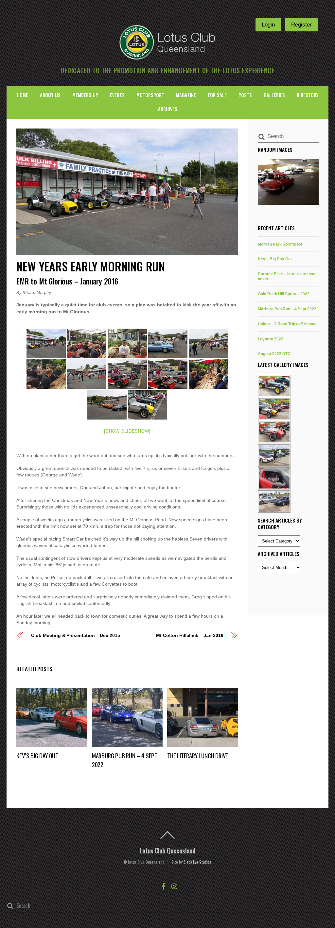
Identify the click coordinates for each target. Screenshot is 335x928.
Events (117, 95)
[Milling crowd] (86, 374)
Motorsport (150, 95)
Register (301, 24)
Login (268, 24)
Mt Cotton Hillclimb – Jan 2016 (189, 635)
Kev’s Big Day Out (37, 755)
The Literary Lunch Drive (197, 755)
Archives (167, 109)
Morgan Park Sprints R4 (280, 244)
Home (22, 95)
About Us (50, 95)
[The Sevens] (147, 405)
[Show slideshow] (127, 431)
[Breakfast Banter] (86, 343)
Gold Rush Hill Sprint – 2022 (283, 294)
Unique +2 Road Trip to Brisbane (288, 324)
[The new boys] (107, 405)
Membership (85, 95)
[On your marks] (127, 374)
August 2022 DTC (274, 354)
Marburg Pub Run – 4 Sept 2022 (287, 309)
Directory (307, 95)
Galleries (274, 95)
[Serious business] (208, 374)
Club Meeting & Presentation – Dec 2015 (75, 635)
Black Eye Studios (198, 862)
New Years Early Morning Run (90, 266)
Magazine (186, 95)
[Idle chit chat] (208, 343)
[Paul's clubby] (167, 374)
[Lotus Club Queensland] (167, 41)
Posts (245, 95)
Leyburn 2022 (270, 339)
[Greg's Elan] (167, 343)
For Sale (217, 95)
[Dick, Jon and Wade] (127, 343)
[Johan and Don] (46, 374)
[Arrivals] (46, 343)
